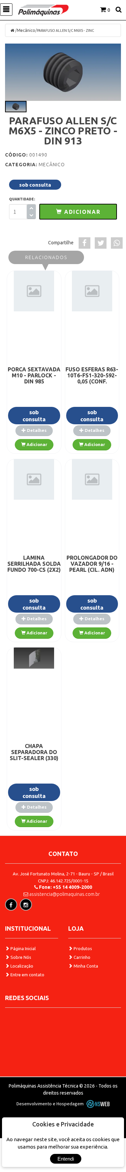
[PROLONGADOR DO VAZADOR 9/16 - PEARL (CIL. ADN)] (92, 479)
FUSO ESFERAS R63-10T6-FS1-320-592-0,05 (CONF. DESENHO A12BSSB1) (92, 381)
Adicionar (36, 444)
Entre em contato (26, 974)
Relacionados (46, 257)
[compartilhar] (84, 243)
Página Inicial (22, 948)
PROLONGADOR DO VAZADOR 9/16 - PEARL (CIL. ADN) (92, 564)
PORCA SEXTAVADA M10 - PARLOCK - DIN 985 (34, 375)
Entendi (65, 1159)
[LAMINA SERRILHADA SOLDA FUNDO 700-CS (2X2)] (34, 479)
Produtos (82, 948)
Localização (21, 966)
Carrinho (81, 957)
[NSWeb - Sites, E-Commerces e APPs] (97, 1103)
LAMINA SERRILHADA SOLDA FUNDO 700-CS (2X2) (34, 564)
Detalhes (36, 430)
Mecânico (26, 30)
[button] (78, 212)
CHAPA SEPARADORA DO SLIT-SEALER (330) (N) (34, 755)
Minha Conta (85, 966)
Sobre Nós (20, 957)
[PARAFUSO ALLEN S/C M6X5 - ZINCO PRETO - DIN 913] (63, 72)
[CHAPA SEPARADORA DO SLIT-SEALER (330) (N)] (34, 658)
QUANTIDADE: (22, 198)
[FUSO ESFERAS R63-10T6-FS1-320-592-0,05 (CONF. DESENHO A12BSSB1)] (92, 291)
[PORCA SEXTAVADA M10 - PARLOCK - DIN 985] (34, 291)
